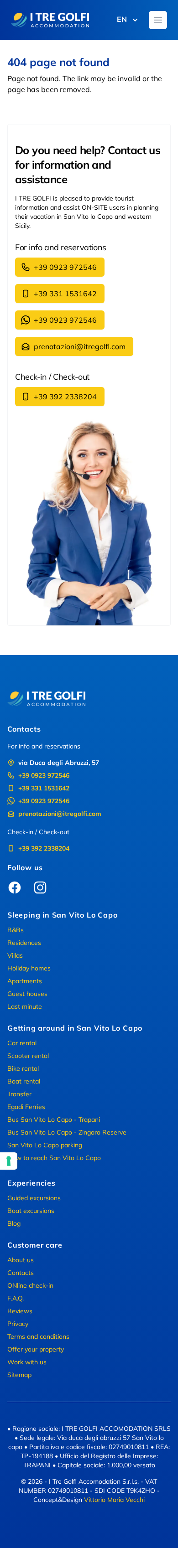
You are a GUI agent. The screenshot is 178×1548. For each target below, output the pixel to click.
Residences (24, 943)
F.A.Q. (15, 1298)
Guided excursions (34, 1198)
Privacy (17, 1324)
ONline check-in (30, 1285)
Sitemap (19, 1375)
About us (20, 1260)
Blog (14, 1223)
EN (122, 19)
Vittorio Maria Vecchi (114, 1500)
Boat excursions (30, 1211)
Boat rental (23, 1081)
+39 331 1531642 (65, 293)
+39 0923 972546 (65, 267)
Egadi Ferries (26, 1107)
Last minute (24, 1006)
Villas (15, 955)
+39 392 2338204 (65, 396)
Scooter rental (28, 1056)
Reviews (19, 1311)
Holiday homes (29, 968)
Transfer (19, 1094)
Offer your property (35, 1349)
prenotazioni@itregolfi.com (80, 346)
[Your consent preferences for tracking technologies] (8, 1161)
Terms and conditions (38, 1336)
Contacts (20, 1273)
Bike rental (23, 1068)
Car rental (22, 1043)
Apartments (24, 981)
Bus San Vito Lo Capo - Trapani (53, 1119)
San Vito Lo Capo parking (44, 1145)
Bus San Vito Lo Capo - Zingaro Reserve (66, 1132)
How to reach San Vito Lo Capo (54, 1158)
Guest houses (27, 994)
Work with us (27, 1362)
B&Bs (15, 930)
